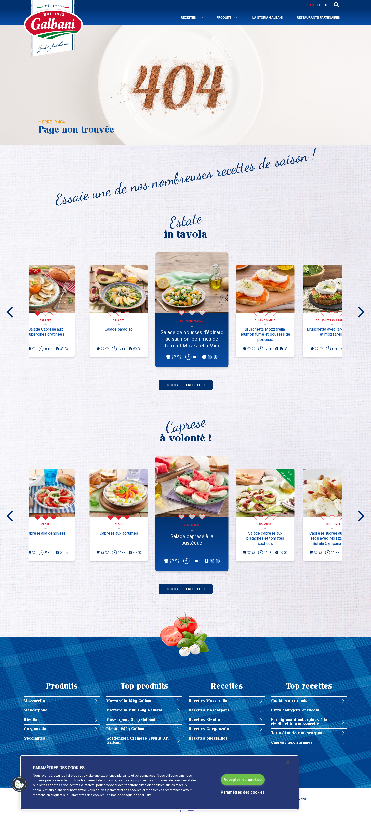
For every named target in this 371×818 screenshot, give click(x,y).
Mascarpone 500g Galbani (130, 720)
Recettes (188, 17)
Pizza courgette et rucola (295, 710)
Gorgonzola (35, 729)
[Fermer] (288, 762)
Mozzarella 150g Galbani (129, 701)
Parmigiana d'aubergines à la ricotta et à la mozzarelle (299, 722)
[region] (159, 782)
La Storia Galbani (267, 17)
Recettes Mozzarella (208, 701)
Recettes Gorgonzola (209, 729)
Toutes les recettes (185, 385)
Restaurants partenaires (318, 17)
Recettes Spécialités (208, 738)
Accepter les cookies (243, 780)
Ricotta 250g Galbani (126, 729)
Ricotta (30, 720)
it (326, 5)
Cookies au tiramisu (290, 701)
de (319, 5)
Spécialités (34, 738)
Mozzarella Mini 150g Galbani (134, 710)
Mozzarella (34, 701)
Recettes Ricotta (204, 720)
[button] (19, 784)
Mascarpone (35, 710)
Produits (224, 17)
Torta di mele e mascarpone (298, 733)
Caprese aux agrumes (292, 742)
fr (312, 5)
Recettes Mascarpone (209, 710)
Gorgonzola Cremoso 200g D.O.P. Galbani (137, 740)
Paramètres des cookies (243, 792)
